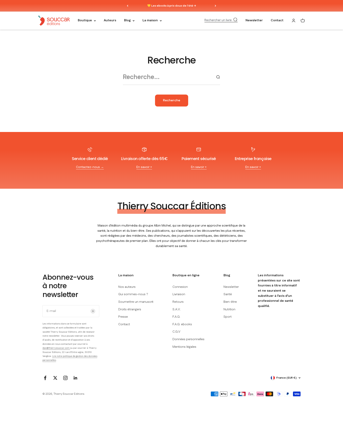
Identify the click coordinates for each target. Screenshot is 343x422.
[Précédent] (127, 6)
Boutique (85, 20)
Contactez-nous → (90, 167)
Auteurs (110, 20)
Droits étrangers (129, 309)
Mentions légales (184, 347)
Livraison (178, 294)
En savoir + (144, 167)
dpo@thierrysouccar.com (56, 348)
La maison (150, 20)
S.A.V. (176, 309)
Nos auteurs (127, 287)
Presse (123, 317)
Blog (127, 20)
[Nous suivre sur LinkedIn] (75, 378)
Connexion (180, 287)
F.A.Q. (176, 317)
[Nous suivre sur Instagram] (65, 378)
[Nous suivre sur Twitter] (55, 378)
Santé (228, 294)
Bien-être (230, 302)
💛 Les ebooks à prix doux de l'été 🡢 (171, 6)
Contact (277, 20)
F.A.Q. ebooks (182, 324)
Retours (178, 302)
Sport (228, 317)
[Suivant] (215, 6)
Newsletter (254, 20)
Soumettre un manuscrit (135, 302)
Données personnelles (188, 339)
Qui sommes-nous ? (133, 294)
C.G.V (176, 331)
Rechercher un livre (218, 20)
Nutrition (229, 309)
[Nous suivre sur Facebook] (45, 378)
